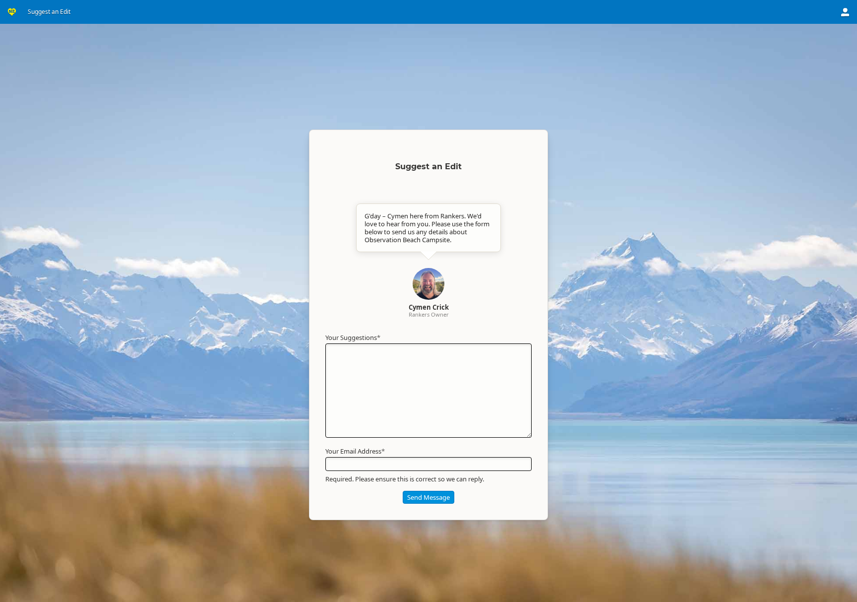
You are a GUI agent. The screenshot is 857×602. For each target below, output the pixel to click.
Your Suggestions (352, 337)
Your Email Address (355, 451)
